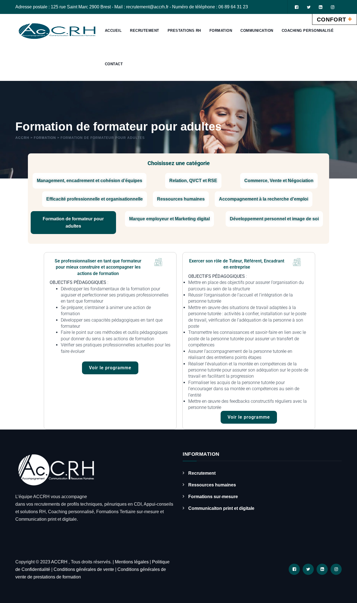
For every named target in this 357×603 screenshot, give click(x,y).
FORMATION (220, 30)
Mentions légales (132, 561)
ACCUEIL (113, 30)
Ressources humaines (212, 485)
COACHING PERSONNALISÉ (308, 30)
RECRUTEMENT (144, 30)
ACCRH (60, 561)
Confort (334, 19)
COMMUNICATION (256, 30)
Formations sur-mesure (213, 496)
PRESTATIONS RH (184, 30)
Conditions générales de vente (84, 569)
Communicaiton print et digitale (221, 508)
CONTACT (114, 64)
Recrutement (202, 473)
